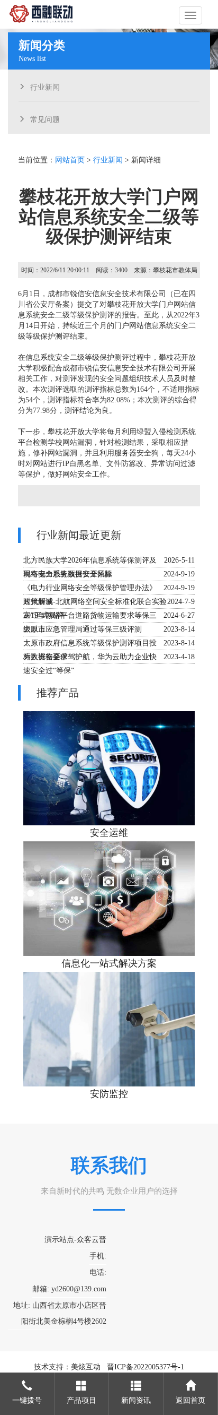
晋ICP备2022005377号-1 (145, 1367)
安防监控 (109, 1094)
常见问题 (45, 118)
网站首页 (70, 160)
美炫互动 (86, 1367)
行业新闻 (45, 86)
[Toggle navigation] (190, 15)
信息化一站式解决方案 (109, 963)
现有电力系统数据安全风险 (67, 574)
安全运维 (109, 832)
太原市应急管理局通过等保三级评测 (82, 629)
